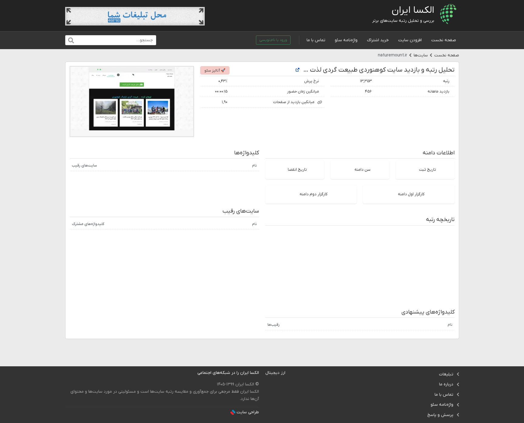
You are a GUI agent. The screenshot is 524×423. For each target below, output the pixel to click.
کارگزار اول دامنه (411, 194)
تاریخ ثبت (427, 169)
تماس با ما (316, 40)
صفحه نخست (443, 40)
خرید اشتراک (378, 40)
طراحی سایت (248, 412)
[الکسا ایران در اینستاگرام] (192, 373)
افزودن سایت (410, 40)
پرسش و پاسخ (440, 415)
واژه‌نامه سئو (346, 40)
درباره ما (446, 384)
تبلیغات (446, 374)
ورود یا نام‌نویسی (273, 40)
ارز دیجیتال (275, 373)
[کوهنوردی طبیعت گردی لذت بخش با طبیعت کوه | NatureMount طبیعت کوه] (297, 70)
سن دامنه (362, 169)
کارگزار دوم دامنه (314, 194)
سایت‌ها (421, 55)
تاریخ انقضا (297, 169)
